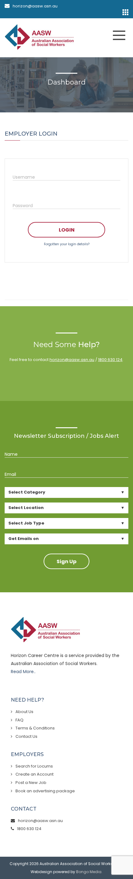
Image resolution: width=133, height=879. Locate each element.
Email (10, 474)
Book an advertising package (45, 791)
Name (11, 454)
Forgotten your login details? (66, 244)
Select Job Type (26, 523)
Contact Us (26, 736)
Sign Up (66, 561)
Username (24, 177)
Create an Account (34, 774)
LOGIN (67, 229)
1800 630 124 (110, 360)
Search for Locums (34, 766)
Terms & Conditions (35, 728)
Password (23, 205)
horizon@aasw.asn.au (35, 6)
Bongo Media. (89, 871)
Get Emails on (23, 539)
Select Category (26, 492)
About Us (24, 712)
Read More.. (23, 671)
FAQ (19, 720)
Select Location (26, 508)
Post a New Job (30, 782)
